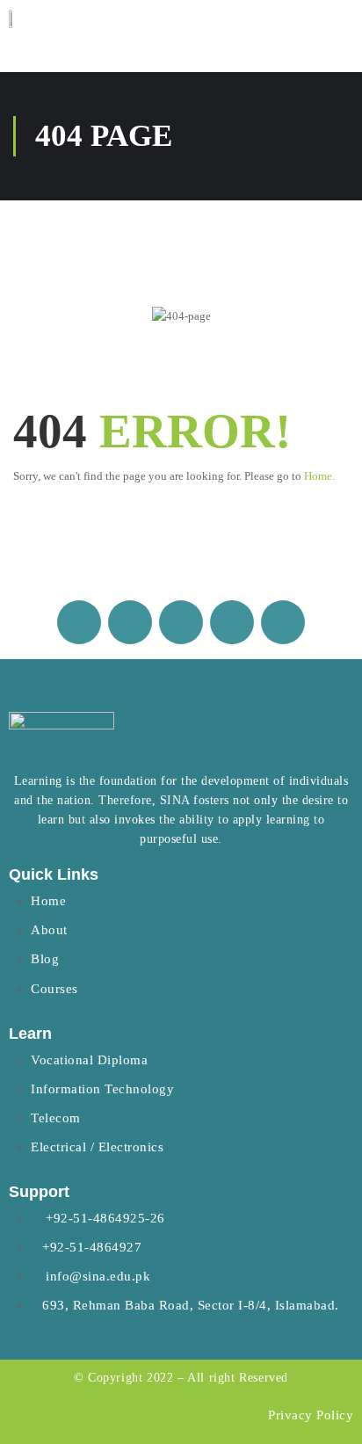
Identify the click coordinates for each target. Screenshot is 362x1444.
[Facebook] (79, 622)
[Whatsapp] (181, 622)
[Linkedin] (232, 622)
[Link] (283, 622)
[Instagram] (130, 622)
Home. (319, 476)
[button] (336, 22)
